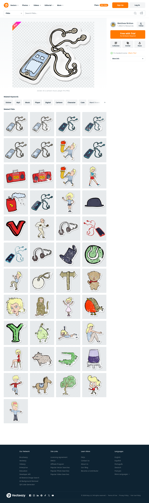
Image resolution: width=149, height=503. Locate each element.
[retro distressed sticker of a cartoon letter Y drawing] (16, 333)
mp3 (18, 102)
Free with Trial (128, 34)
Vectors (13, 5)
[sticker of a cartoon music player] (16, 124)
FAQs (83, 457)
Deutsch (118, 467)
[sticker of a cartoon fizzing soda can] (16, 202)
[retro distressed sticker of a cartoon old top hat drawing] (68, 255)
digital (48, 102)
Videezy (22, 464)
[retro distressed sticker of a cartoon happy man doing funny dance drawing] (16, 281)
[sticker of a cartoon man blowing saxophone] (68, 176)
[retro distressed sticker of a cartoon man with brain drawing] (16, 411)
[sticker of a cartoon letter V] (16, 228)
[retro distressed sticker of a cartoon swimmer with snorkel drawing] (68, 333)
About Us (84, 464)
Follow (141, 26)
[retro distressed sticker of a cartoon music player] (42, 124)
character (72, 102)
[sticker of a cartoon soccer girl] (94, 176)
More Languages (121, 474)
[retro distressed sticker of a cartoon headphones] (68, 228)
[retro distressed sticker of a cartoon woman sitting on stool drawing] (16, 359)
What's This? (132, 53)
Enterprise (23, 467)
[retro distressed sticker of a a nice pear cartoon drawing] (42, 333)
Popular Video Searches (60, 474)
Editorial (48, 5)
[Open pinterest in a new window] (41, 495)
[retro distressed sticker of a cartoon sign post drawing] (68, 281)
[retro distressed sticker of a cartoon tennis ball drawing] (94, 255)
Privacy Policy (124, 495)
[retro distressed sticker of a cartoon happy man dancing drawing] (16, 385)
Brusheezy (23, 457)
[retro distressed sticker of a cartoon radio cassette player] (42, 176)
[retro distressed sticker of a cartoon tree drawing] (68, 385)
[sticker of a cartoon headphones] (42, 255)
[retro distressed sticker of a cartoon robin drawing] (94, 307)
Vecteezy (22, 461)
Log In (137, 5)
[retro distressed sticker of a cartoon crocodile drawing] (68, 359)
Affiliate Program (57, 464)
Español (118, 461)
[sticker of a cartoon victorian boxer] (42, 228)
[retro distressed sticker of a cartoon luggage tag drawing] (42, 281)
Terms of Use (112, 495)
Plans (96, 5)
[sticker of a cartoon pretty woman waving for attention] (68, 202)
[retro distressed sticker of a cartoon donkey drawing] (42, 385)
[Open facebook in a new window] (30, 495)
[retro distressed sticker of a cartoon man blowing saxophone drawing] (68, 150)
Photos (25, 5)
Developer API (25, 474)
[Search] (135, 13)
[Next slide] (103, 102)
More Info (115, 59)
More (59, 5)
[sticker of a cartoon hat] (94, 202)
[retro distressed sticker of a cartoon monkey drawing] (42, 307)
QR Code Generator (27, 484)
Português (119, 464)
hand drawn (95, 102)
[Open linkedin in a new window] (38, 495)
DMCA (53, 461)
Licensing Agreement (59, 457)
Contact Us (85, 461)
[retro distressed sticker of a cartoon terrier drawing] (42, 359)
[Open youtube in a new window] (53, 495)
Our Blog (84, 467)
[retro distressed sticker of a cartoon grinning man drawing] (94, 385)
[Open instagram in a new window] (34, 495)
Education (23, 471)
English (117, 457)
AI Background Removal (28, 481)
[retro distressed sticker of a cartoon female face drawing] (16, 307)
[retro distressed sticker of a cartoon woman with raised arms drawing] (68, 307)
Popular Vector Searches (60, 467)
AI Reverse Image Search (29, 478)
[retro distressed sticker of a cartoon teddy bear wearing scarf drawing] (94, 281)
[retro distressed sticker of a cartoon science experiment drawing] (94, 359)
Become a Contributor (89, 471)
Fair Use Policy (136, 495)
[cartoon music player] (16, 150)
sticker (8, 102)
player (37, 102)
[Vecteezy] (6, 5)
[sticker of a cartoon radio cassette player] (16, 176)
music (27, 102)
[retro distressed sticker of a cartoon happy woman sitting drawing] (94, 333)
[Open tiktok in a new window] (45, 495)
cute (82, 102)
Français (118, 471)
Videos (36, 5)
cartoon (59, 102)
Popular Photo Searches (60, 471)
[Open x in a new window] (49, 495)
